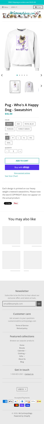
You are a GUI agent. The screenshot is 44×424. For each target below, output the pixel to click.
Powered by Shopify (22, 416)
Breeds (22, 348)
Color (7, 120)
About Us (22, 359)
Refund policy (22, 328)
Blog (22, 362)
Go (39, 303)
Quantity (8, 148)
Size (6, 134)
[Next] (41, 75)
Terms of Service (22, 325)
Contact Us (29, 374)
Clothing (21, 353)
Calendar (21, 351)
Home (22, 345)
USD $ (13, 7)
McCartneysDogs (25, 413)
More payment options (22, 173)
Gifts (21, 356)
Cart (39, 7)
